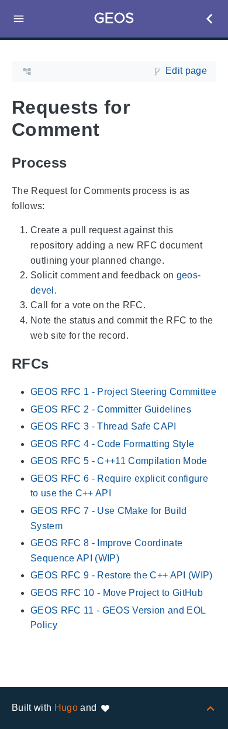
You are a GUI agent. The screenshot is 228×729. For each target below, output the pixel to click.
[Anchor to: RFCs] (62, 364)
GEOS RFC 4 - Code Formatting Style (112, 444)
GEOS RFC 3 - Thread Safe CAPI (103, 426)
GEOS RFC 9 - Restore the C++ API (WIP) (121, 575)
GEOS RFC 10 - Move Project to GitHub (116, 593)
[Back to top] (210, 708)
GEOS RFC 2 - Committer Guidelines (110, 409)
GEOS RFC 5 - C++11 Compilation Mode (119, 461)
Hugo (66, 708)
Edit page (186, 71)
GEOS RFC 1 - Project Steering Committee (123, 392)
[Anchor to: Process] (80, 163)
